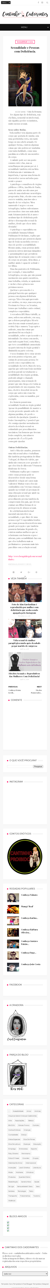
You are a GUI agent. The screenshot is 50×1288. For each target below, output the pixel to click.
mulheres (19, 1172)
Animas (38, 1111)
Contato (36, 1125)
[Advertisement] (28, 725)
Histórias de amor (15, 1163)
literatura (37, 1168)
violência (11, 1201)
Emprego (12, 1149)
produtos (11, 1177)
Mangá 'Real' (27, 906)
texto (31, 1191)
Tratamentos (25, 1196)
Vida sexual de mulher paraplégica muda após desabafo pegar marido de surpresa (24, 643)
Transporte (12, 1196)
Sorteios (11, 1191)
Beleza (30, 1121)
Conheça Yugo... (28, 952)
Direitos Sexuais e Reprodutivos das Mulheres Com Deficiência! (24, 675)
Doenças (27, 1144)
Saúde (36, 1182)
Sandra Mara (26, 1182)
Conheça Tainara (29, 894)
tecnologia (22, 1191)
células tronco (23, 1125)
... (9, 1111)
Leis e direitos (24, 1168)
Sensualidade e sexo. (25, 42)
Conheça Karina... (29, 918)
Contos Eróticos (14, 1130)
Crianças (27, 1130)
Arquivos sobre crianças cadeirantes (22, 1116)
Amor (29, 1111)
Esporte (34, 1149)
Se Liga (11, 1186)
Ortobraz (30, 1172)
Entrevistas (23, 1149)
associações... (20, 1121)
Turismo (36, 1196)
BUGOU (11, 1125)
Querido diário (24, 1177)
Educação (37, 1144)
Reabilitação (13, 1182)
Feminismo (26, 1153)
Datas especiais (14, 1139)
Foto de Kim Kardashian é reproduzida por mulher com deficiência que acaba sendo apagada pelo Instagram (24, 608)
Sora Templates (15, 1284)
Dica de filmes (29, 1139)
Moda (10, 1172)
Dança (23, 1135)
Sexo (38, 1186)
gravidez (25, 1158)
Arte (10, 1121)
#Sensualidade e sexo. (20, 564)
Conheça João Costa (30, 964)
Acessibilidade (18, 1111)
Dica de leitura (14, 1144)
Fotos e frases (13, 1158)
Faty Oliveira (13, 1153)
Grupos (35, 1158)
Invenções (12, 1168)
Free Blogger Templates (32, 1284)
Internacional (31, 1163)
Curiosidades (13, 1135)
